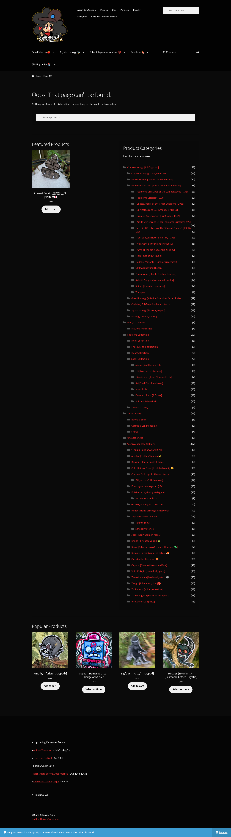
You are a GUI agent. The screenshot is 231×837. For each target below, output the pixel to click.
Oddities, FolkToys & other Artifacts (150, 304)
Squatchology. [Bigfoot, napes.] (148, 310)
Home (38, 76)
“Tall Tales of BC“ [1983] (148, 255)
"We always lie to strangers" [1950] (154, 243)
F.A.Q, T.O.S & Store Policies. (104, 16)
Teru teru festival (42, 757)
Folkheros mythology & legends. (148, 492)
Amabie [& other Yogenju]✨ (146, 455)
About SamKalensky (86, 9)
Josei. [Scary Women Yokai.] (146, 534)
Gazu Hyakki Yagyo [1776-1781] (147, 504)
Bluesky (137, 9)
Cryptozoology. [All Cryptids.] (143, 167)
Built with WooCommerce (46, 819)
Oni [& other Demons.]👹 (145, 559)
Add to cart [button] (51, 209)
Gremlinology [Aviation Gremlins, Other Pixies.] (157, 298)
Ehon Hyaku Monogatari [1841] (148, 486)
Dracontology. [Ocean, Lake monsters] (152, 179)
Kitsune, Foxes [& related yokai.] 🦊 (150, 552)
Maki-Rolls (141, 389)
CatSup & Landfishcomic (144, 425)
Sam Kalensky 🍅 (41, 52)
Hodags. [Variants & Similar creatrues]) (156, 261)
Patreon (104, 9)
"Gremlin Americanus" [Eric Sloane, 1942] (157, 215)
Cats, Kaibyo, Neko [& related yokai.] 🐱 (152, 468)
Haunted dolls (143, 522)
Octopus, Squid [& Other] (148, 395)
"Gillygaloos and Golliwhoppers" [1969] (156, 209)
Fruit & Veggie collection (144, 346)
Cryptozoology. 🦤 (70, 52)
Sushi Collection (140, 358)
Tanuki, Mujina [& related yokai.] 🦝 (150, 577)
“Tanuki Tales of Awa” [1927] (146, 449)
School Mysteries (144, 528)
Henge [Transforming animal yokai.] (150, 510)
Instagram (82, 16)
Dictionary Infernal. (141, 328)
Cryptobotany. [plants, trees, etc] (149, 173)
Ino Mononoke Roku (146, 498)
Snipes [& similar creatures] (150, 286)
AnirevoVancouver (43, 750)
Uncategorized (135, 437)
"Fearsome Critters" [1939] (150, 197)
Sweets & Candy (139, 407)
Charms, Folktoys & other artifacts (150, 474)
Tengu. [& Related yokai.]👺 (146, 583)
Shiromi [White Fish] (146, 401)
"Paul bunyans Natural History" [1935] (155, 237)
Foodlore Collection (138, 334)
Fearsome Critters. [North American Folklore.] (156, 185)
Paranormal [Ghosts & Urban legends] (155, 273)
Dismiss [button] (223, 832)
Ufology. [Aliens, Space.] (144, 316)
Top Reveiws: (41, 794)
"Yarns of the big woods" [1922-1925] (155, 249)
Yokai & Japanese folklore (141, 443)
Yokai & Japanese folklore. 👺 (105, 52)
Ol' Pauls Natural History (148, 267)
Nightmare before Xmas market (50, 773)
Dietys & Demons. (136, 322)
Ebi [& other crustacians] (148, 371)
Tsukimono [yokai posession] (147, 589)
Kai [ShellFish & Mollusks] (149, 383)
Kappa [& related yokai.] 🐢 (146, 540)
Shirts (134, 431)
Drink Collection (140, 340)
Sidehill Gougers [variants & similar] (154, 280)
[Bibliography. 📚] (42, 64)
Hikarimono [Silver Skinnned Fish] (153, 377)
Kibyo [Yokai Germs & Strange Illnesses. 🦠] (154, 546)
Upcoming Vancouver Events (50, 742)
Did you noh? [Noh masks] (149, 480)
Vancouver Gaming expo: (46, 781)
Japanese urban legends (144, 516)
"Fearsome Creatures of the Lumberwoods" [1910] (162, 191)
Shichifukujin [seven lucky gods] (148, 571)
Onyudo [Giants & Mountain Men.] (149, 565)
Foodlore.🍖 (137, 52)
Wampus (140, 292)
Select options (93, 689)
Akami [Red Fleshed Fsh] (148, 364)
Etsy (114, 9)
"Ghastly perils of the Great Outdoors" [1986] (159, 203)
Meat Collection (140, 352)
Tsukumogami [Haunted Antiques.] (150, 595)
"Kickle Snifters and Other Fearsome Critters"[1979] (163, 221)
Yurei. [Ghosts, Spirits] (143, 601)
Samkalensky (134, 413)
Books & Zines (138, 419)
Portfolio (125, 9)
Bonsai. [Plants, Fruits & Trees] (148, 461)
